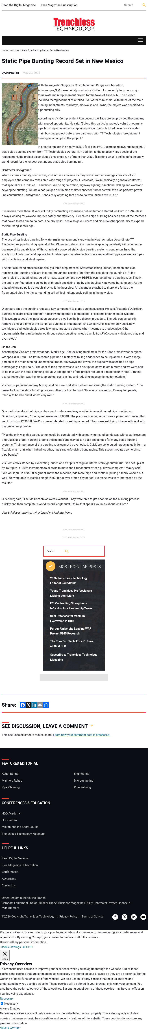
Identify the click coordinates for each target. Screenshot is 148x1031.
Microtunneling (83, 781)
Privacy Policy (68, 916)
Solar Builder (38, 903)
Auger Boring (10, 774)
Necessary (11, 1004)
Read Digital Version (15, 858)
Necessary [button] (7, 998)
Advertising (9, 879)
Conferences (10, 872)
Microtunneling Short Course (20, 827)
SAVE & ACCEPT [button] (10, 1028)
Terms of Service (93, 916)
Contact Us (9, 885)
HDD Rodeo (9, 820)
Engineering (81, 774)
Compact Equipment (15, 903)
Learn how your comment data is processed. (81, 735)
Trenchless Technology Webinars (23, 834)
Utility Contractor (96, 903)
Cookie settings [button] (11, 947)
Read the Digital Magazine (19, 5)
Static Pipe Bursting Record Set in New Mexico (62, 61)
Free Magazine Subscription (59, 5)
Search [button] (144, 5)
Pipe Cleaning (11, 787)
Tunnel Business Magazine (66, 903)
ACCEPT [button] (28, 947)
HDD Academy (11, 813)
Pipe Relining (82, 787)
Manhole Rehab (12, 781)
